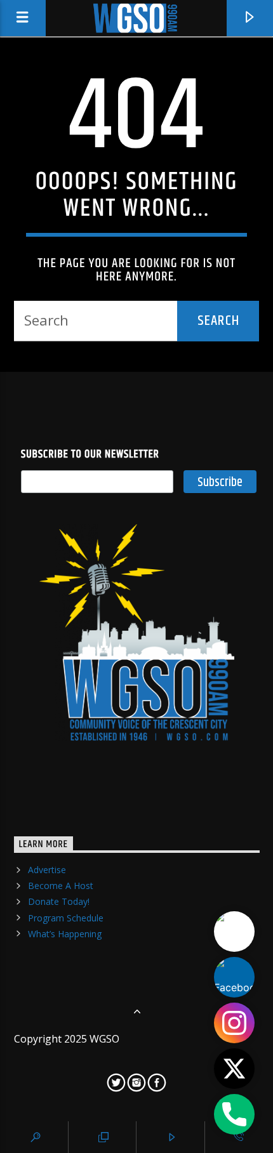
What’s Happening (65, 934)
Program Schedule (65, 918)
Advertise (47, 870)
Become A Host (60, 886)
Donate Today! (59, 901)
